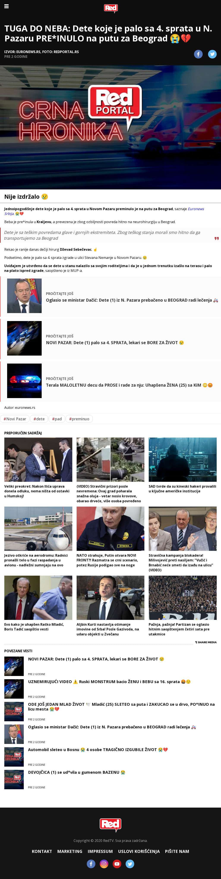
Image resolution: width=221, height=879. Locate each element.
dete (39, 418)
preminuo (79, 418)
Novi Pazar (14, 418)
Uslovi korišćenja (139, 851)
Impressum (100, 851)
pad (57, 418)
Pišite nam (177, 851)
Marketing (69, 851)
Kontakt (42, 851)
